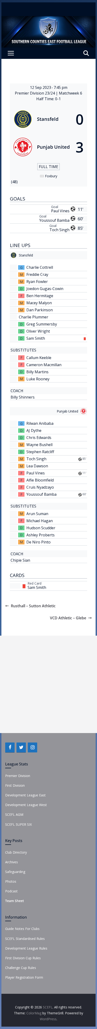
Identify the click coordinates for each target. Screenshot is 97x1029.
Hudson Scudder (40, 527)
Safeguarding (15, 871)
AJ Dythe (33, 430)
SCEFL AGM (14, 814)
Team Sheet (14, 901)
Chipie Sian (20, 560)
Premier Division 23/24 (35, 93)
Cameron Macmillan (43, 364)
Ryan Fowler (37, 281)
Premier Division (17, 775)
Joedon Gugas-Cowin (44, 288)
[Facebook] (10, 747)
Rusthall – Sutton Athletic (33, 605)
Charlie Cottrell (39, 267)
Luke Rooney (37, 379)
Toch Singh (59, 229)
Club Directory (16, 852)
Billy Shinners (23, 397)
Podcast (11, 891)
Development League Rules (26, 948)
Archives (11, 862)
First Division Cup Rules (23, 958)
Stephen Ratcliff (40, 451)
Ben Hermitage (39, 295)
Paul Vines (60, 210)
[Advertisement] (48, 684)
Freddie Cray (37, 274)
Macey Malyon (39, 302)
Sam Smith (35, 338)
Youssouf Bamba (54, 220)
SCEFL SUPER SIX (18, 824)
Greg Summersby (41, 324)
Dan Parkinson (39, 310)
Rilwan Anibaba (39, 423)
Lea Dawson (37, 466)
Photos (10, 881)
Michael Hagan (39, 520)
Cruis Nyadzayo (40, 487)
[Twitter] (21, 747)
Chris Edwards (38, 437)
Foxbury (51, 176)
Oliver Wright (38, 331)
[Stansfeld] (48, 119)
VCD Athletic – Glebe (68, 618)
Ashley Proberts (40, 535)
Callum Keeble (38, 357)
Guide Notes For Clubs (22, 928)
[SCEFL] (48, 19)
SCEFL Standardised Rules (25, 938)
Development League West (26, 805)
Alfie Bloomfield (40, 480)
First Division (15, 785)
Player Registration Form (24, 977)
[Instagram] (32, 747)
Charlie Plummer (33, 317)
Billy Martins (37, 371)
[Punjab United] (48, 147)
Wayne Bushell (39, 444)
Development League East (25, 795)
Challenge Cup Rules (20, 967)
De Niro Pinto (38, 542)
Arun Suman (37, 513)
